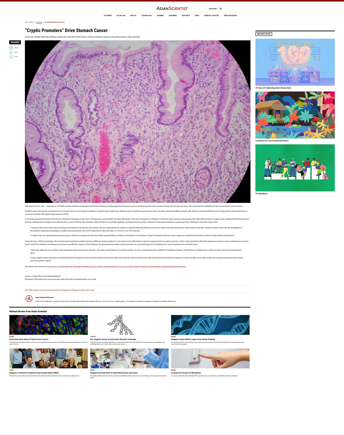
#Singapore (75, 290)
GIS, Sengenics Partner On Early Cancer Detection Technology (113, 339)
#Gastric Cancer (38, 290)
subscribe (213, 9)
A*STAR (34, 276)
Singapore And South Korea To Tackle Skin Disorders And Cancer (114, 373)
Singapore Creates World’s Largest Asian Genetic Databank (193, 339)
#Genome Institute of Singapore (58, 290)
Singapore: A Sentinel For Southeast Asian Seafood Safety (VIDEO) (34, 373)
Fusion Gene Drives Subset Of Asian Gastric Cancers (28, 339)
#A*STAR (28, 290)
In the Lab (39, 22)
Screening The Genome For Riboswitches (186, 373)
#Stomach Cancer (88, 290)
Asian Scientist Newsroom (56, 22)
